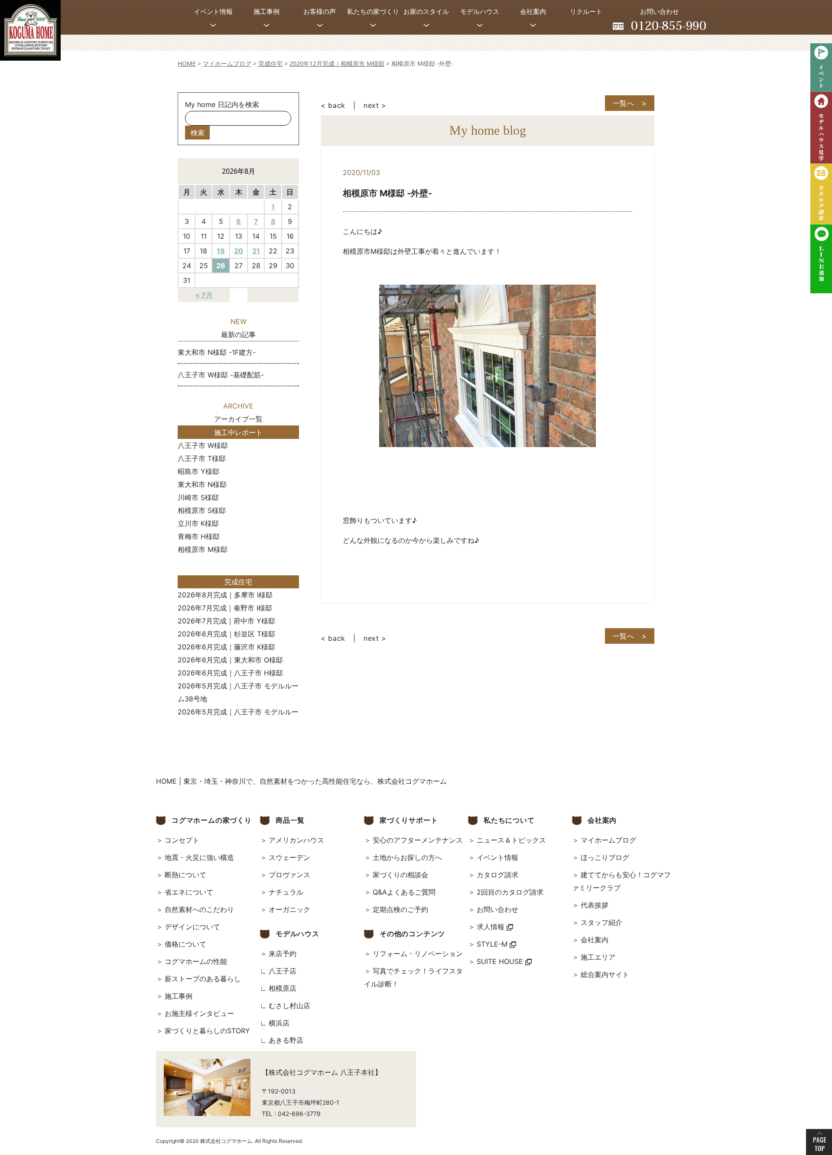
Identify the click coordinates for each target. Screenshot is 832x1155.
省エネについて (189, 892)
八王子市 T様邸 (202, 458)
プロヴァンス (289, 874)
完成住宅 (238, 582)
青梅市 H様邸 (199, 536)
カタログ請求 (497, 874)
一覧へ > (630, 103)
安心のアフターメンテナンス (418, 840)
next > (375, 105)
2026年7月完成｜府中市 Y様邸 (226, 620)
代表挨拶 (594, 905)
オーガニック (289, 909)
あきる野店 (286, 1040)
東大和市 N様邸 (202, 484)
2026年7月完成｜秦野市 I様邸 (225, 607)
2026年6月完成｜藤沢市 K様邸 (226, 646)
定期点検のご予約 (400, 909)
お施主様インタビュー (199, 1013)
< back (333, 105)
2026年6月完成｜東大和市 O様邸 (230, 659)
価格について (185, 944)
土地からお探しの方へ (407, 857)
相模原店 (282, 988)
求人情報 (492, 926)
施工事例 (178, 996)
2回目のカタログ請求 (510, 892)
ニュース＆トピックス (511, 840)
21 (256, 251)
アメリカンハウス (296, 840)
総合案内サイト (605, 974)
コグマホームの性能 (196, 961)
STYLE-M (493, 944)
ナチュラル (286, 892)
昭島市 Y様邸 (198, 471)
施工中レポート (238, 432)
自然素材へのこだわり (199, 909)
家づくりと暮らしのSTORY (207, 1030)
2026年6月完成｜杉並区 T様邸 (226, 633)
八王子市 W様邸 (203, 445)
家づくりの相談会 (400, 874)
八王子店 (282, 971)
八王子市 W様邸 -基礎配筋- (221, 374)
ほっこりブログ (605, 857)
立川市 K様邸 (198, 523)
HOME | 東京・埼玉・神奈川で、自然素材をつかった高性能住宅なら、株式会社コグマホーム (301, 781)
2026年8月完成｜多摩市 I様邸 (225, 594)
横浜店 (279, 1023)
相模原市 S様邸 (202, 510)
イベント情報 (497, 857)
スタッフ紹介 (601, 922)
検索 (198, 132)
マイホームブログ (608, 840)
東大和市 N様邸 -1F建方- (217, 352)
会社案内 (594, 939)
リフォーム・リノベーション (418, 953)
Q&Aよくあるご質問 (404, 892)
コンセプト (182, 840)
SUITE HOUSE (501, 961)
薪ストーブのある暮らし (203, 978)
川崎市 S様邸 (198, 497)
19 (221, 251)
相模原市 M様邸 (203, 549)
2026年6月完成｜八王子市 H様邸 (230, 672)
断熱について (185, 874)
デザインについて (192, 926)
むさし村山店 (289, 1005)
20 (238, 251)
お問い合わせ (497, 909)
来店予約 (282, 953)
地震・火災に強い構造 (199, 857)
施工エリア (598, 957)
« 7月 (204, 295)
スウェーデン (289, 857)
